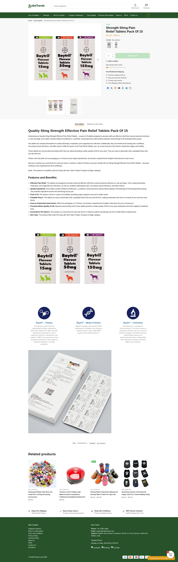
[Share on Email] (119, 88)
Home (30, 20)
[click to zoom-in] (64, 59)
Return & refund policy (35, 531)
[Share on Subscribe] (126, 88)
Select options (42, 504)
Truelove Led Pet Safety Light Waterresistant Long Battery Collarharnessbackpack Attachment (72, 494)
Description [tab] (79, 124)
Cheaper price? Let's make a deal (161, 558)
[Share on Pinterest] (115, 88)
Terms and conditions (35, 533)
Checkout (146, 8)
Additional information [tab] (95, 124)
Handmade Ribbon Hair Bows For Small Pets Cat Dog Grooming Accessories (40, 494)
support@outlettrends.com (105, 531)
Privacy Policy (33, 536)
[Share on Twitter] (111, 88)
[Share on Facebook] (108, 88)
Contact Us (32, 545)
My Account (135, 8)
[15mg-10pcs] (109, 45)
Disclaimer (32, 547)
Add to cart (132, 56)
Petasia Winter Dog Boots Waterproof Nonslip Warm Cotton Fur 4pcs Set (104, 493)
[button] (98, 60)
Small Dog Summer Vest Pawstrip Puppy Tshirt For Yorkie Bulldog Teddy (136, 493)
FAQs (30, 543)
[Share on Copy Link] (130, 88)
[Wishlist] (53, 462)
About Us (31, 540)
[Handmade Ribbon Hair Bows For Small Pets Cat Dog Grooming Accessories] (42, 474)
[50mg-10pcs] (116, 45)
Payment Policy (33, 538)
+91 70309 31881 (102, 529)
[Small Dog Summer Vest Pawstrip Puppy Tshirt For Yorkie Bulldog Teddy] (136, 474)
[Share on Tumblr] (123, 88)
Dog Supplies (38, 20)
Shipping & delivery (34, 529)
